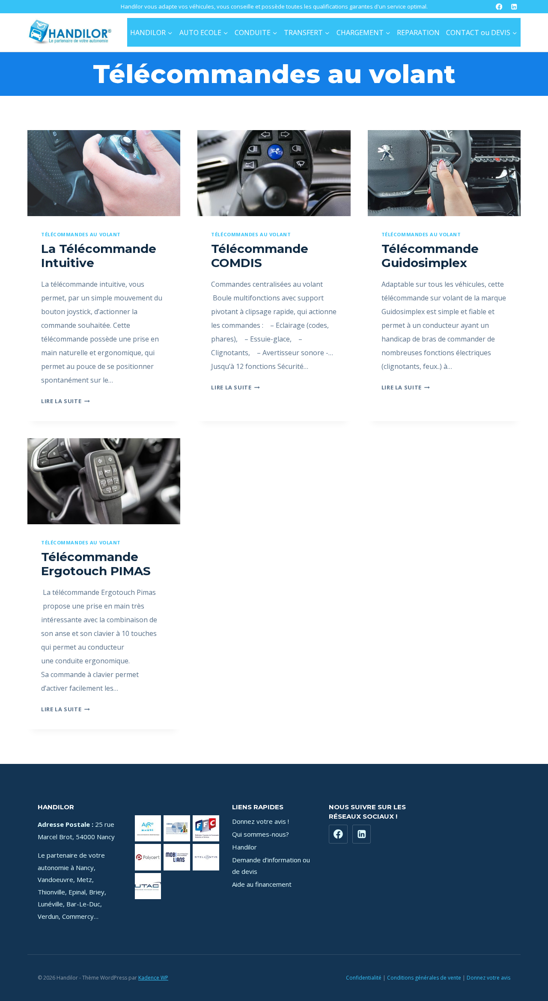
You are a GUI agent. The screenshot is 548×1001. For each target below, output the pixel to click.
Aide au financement (262, 884)
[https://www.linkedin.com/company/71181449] (361, 834)
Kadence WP (153, 977)
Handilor (244, 847)
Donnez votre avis (488, 977)
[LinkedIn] (514, 6)
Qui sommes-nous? (260, 834)
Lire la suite (65, 401)
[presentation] (103, 173)
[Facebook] (499, 6)
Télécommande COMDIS (259, 255)
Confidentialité (363, 977)
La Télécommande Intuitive (98, 255)
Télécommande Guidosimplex (430, 255)
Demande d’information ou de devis (271, 865)
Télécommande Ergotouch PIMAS (96, 564)
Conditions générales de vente (424, 977)
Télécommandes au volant (81, 234)
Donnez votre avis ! (260, 821)
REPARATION (418, 32)
